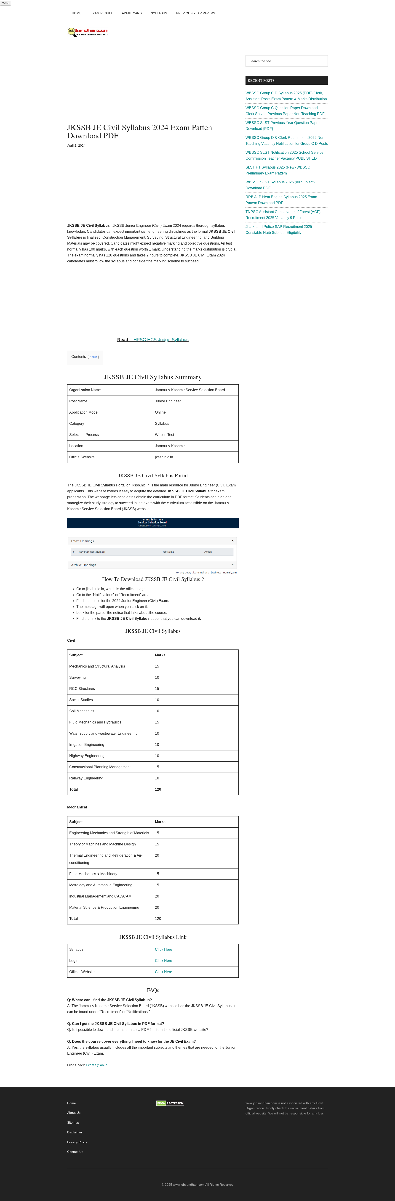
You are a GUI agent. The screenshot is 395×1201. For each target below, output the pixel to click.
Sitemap (73, 1122)
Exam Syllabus (96, 1065)
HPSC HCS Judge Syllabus (161, 339)
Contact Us (75, 1151)
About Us (73, 1112)
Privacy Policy (77, 1142)
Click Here (163, 949)
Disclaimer (74, 1132)
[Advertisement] (153, 89)
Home (71, 1103)
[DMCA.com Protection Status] (170, 1105)
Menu (5, 3)
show (93, 357)
